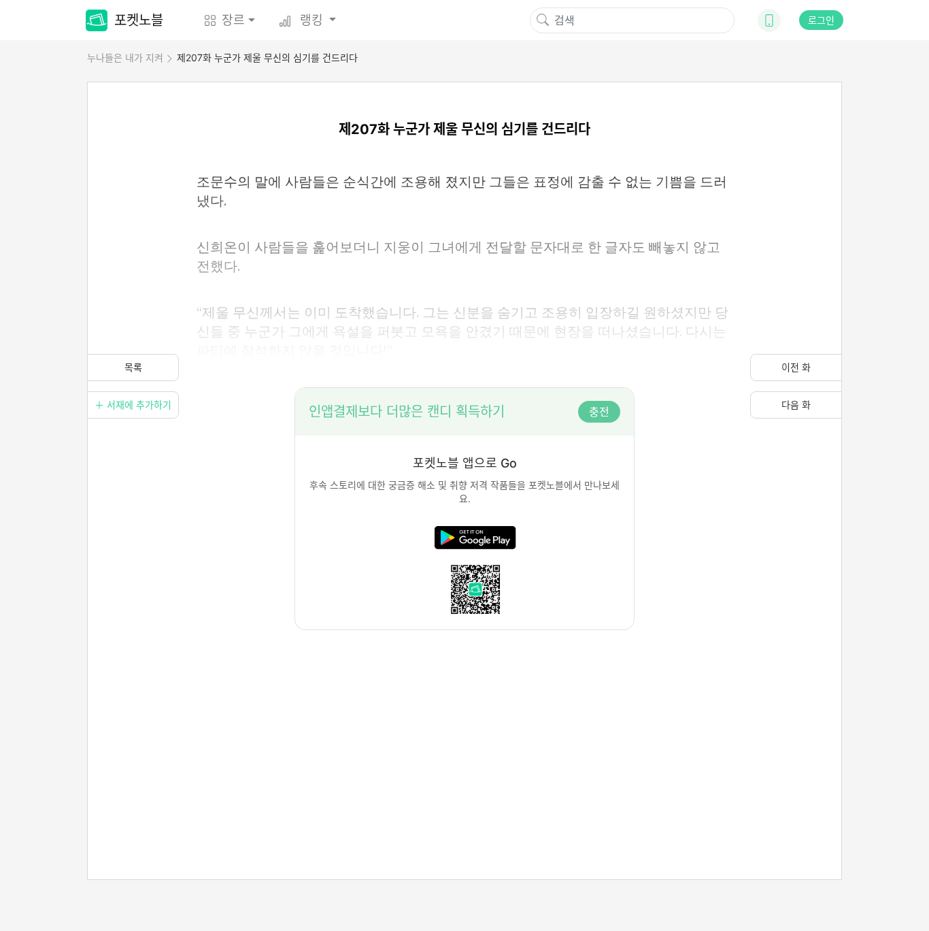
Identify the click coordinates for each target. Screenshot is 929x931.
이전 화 (796, 367)
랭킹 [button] (311, 20)
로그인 (821, 20)
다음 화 (796, 404)
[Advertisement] (464, 725)
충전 (599, 412)
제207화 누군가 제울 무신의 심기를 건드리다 (267, 57)
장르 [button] (233, 20)
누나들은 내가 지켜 (125, 57)
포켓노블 (138, 20)
